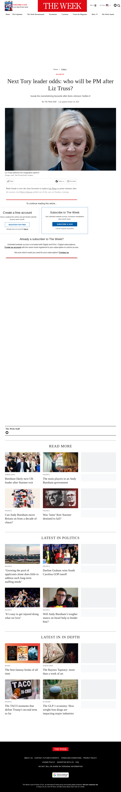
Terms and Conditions (71, 758)
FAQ (77, 762)
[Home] (7, 14)
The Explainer (17, 14)
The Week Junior (108, 14)
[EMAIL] (8, 432)
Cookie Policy (48, 762)
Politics (64, 69)
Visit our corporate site (90, 784)
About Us (28, 758)
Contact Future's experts (47, 758)
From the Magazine (80, 14)
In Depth (60, 74)
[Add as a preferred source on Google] (60, 775)
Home (55, 69)
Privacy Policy (90, 758)
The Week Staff (50, 102)
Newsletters (53, 14)
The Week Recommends (35, 14)
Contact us (64, 253)
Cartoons (65, 14)
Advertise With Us (65, 762)
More (94, 14)
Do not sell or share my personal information (61, 766)
